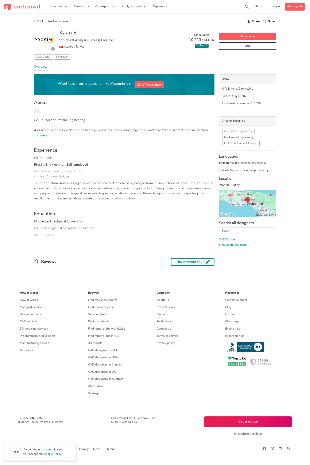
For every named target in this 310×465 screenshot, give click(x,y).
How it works (29, 300)
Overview (40, 66)
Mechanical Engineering (238, 137)
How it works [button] (29, 293)
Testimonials (165, 321)
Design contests (30, 314)
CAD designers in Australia (105, 379)
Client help (232, 321)
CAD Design (43, 57)
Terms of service (167, 336)
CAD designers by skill (102, 350)
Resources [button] (232, 293)
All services (27, 350)
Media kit (162, 314)
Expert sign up (234, 336)
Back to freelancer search (53, 21)
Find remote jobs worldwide (106, 328)
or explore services (248, 434)
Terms (97, 449)
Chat (247, 46)
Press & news (166, 307)
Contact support (236, 300)
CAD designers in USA (103, 357)
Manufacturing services (35, 343)
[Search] (247, 7)
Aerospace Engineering (238, 131)
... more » (40, 135)
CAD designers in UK (102, 372)
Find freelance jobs (100, 307)
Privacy (84, 449)
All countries (96, 386)
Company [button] (163, 293)
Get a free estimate (149, 84)
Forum (229, 314)
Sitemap (93, 393)
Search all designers (236, 223)
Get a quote (295, 6)
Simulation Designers (233, 245)
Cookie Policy (52, 454)
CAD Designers (229, 239)
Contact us (164, 328)
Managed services (31, 307)
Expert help (232, 328)
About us (163, 300)
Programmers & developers (37, 336)
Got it (15, 452)
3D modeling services (34, 328)
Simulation (62, 57)
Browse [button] (93, 293)
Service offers (97, 314)
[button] (81, 7)
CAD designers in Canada (104, 364)
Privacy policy (166, 343)
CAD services (28, 321)
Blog (228, 307)
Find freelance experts (102, 300)
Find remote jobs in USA (104, 336)
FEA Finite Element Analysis (241, 143)
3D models (95, 343)
